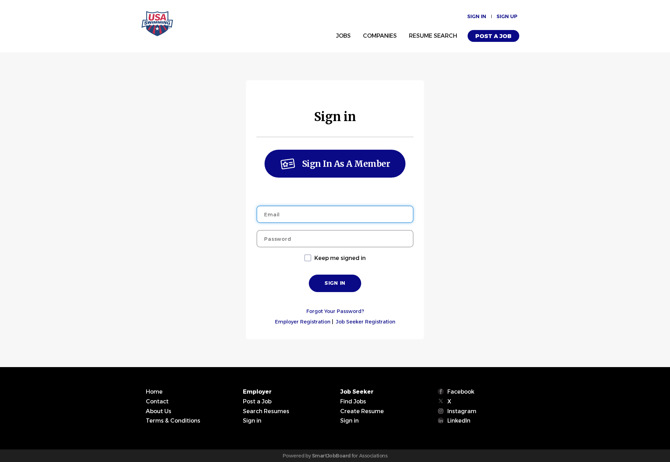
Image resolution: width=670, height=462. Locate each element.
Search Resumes (266, 411)
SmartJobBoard (331, 456)
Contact (157, 401)
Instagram (461, 411)
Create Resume (362, 411)
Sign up (507, 16)
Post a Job (493, 36)
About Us (158, 411)
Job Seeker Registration (365, 322)
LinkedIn (458, 420)
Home (154, 391)
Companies (380, 35)
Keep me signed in (340, 258)
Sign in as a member (346, 163)
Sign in (476, 16)
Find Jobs (353, 401)
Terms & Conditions (173, 420)
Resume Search (433, 35)
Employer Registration (302, 322)
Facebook (460, 391)
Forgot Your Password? (335, 311)
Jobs (343, 35)
